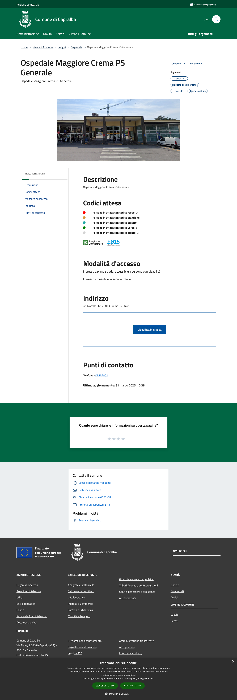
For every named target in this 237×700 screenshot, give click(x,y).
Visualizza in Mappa (150, 329)
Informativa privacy (130, 653)
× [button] (233, 661)
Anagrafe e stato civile (81, 585)
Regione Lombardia (27, 4)
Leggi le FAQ (75, 653)
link (152, 678)
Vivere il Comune (43, 47)
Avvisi (174, 597)
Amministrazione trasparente (136, 641)
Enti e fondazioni (26, 604)
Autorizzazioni (127, 598)
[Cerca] (216, 19)
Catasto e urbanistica (80, 610)
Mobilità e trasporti (79, 616)
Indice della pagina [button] (35, 173)
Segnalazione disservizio (82, 647)
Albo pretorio (126, 647)
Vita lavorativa (76, 597)
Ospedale (76, 47)
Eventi (174, 621)
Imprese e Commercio (80, 604)
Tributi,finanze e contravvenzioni (138, 585)
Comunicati (177, 591)
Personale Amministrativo (31, 616)
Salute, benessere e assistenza (137, 592)
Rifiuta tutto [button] (132, 685)
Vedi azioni (194, 63)
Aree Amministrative (28, 591)
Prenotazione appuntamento (84, 641)
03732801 (101, 375)
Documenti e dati (26, 622)
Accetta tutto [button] (105, 685)
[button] (118, 694)
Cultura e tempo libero (81, 591)
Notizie (175, 585)
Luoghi (62, 47)
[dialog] (118, 679)
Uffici (19, 597)
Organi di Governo (27, 585)
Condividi (177, 63)
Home (24, 47)
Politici (20, 610)
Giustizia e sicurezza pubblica (136, 579)
